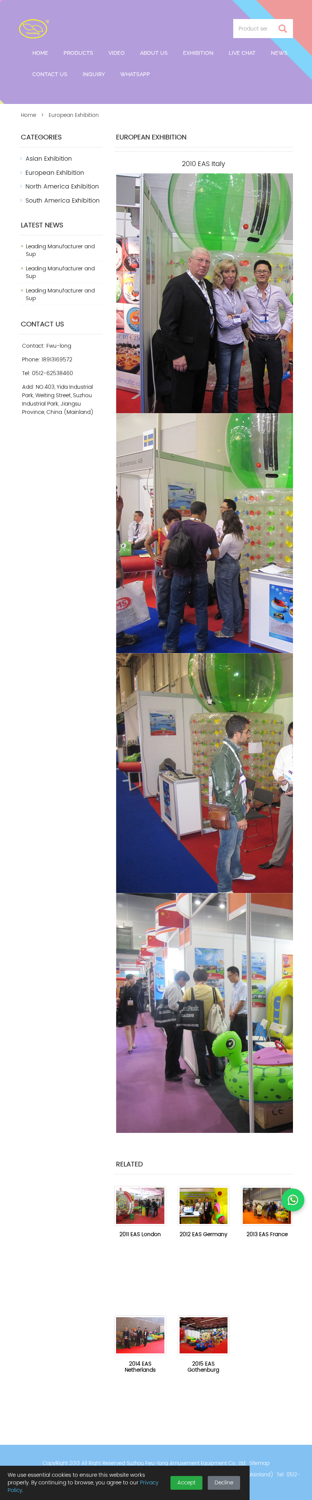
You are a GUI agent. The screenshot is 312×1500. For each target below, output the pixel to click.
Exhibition (198, 53)
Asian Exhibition (48, 159)
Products (78, 53)
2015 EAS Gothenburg (203, 1366)
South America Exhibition (62, 201)
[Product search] (282, 28)
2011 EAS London (140, 1234)
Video (116, 53)
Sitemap (260, 1464)
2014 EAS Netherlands (140, 1366)
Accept (186, 1482)
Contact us (49, 74)
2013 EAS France (267, 1234)
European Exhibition (54, 173)
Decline (224, 1482)
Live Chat (242, 53)
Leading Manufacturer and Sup (60, 250)
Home (40, 53)
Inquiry (94, 74)
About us (154, 53)
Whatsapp (135, 74)
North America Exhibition (62, 187)
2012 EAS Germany (203, 1234)
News (279, 53)
